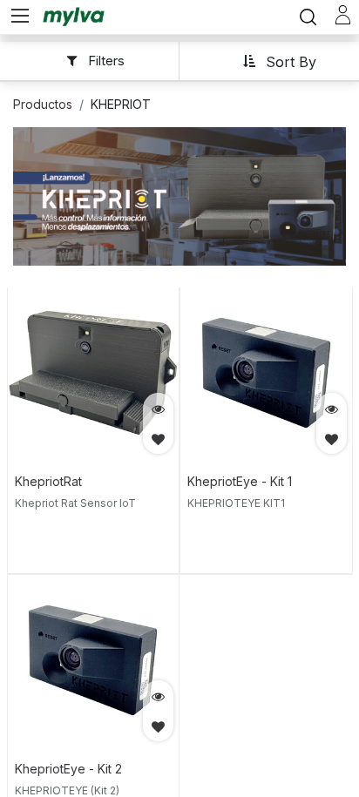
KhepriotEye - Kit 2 (68, 768)
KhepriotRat (48, 481)
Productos (42, 104)
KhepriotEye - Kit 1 (239, 481)
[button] (279, 60)
